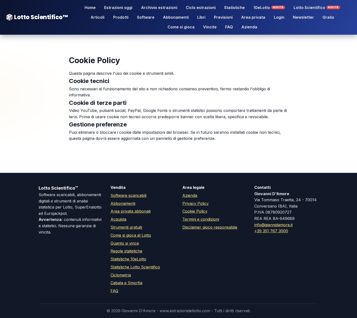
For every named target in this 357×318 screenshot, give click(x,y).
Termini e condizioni (200, 219)
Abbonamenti (176, 17)
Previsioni (223, 17)
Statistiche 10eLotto (128, 259)
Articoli (97, 17)
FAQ (229, 27)
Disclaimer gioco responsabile (209, 227)
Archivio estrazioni (159, 7)
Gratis (328, 17)
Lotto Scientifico (316, 7)
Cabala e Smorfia (126, 282)
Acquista (118, 219)
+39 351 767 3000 (271, 230)
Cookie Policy (194, 211)
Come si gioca (181, 27)
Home (90, 7)
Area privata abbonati (130, 211)
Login (279, 17)
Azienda (249, 27)
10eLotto (268, 7)
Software (145, 17)
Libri (201, 17)
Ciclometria (120, 275)
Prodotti (120, 17)
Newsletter (303, 17)
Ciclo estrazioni (201, 7)
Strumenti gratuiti (126, 227)
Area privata (253, 17)
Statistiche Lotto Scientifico (135, 267)
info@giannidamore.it (273, 224)
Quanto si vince (124, 243)
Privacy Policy (195, 203)
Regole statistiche (126, 251)
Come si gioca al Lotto (130, 235)
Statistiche (234, 7)
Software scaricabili (128, 195)
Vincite (210, 27)
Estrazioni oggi (118, 7)
